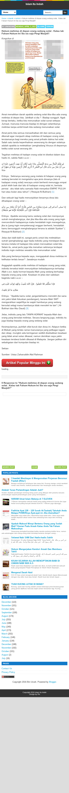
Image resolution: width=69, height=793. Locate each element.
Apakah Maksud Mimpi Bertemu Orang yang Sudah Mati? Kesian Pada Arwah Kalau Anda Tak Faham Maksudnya (36, 526)
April (4, 630)
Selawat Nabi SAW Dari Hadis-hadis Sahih (32, 537)
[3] (27, 308)
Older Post (60, 467)
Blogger (52, 682)
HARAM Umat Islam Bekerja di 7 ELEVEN (31, 499)
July (3, 619)
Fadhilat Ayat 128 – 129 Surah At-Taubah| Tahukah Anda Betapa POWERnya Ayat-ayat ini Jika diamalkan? (39, 511)
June (4, 623)
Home (34, 467)
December (6, 602)
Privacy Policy (8, 672)
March (4, 634)
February (6, 637)
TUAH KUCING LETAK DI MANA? (27, 584)
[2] (23, 231)
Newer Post (8, 467)
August (5, 616)
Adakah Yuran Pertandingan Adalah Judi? (22, 490)
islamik (41, 26)
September (7, 612)
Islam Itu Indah (34, 4)
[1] (53, 191)
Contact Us (7, 668)
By (8, 26)
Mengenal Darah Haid (21, 572)
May (4, 626)
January (5, 641)
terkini (49, 26)
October (5, 609)
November (6, 605)
